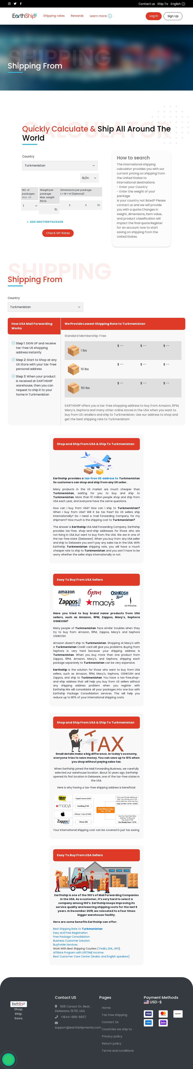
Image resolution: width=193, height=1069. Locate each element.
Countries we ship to (117, 1029)
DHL (110, 948)
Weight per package (47, 195)
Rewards (77, 16)
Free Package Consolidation (71, 937)
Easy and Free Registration (70, 933)
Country (28, 156)
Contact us (147, 4)
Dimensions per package (76, 192)
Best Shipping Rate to (78, 929)
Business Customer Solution (71, 941)
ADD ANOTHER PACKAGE (45, 222)
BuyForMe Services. (65, 945)
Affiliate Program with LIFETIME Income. (78, 952)
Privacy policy (112, 1036)
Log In (153, 16)
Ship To (162, 4)
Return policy (111, 1043)
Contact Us (110, 1022)
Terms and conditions (118, 1050)
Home (106, 1008)
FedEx (103, 948)
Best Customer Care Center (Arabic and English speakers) (91, 956)
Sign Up (173, 16)
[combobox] (60, 165)
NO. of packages (28, 193)
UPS (116, 948)
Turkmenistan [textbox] (35, 165)
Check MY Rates (58, 233)
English (176, 4)
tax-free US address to (101, 478)
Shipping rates (54, 16)
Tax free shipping (114, 1015)
